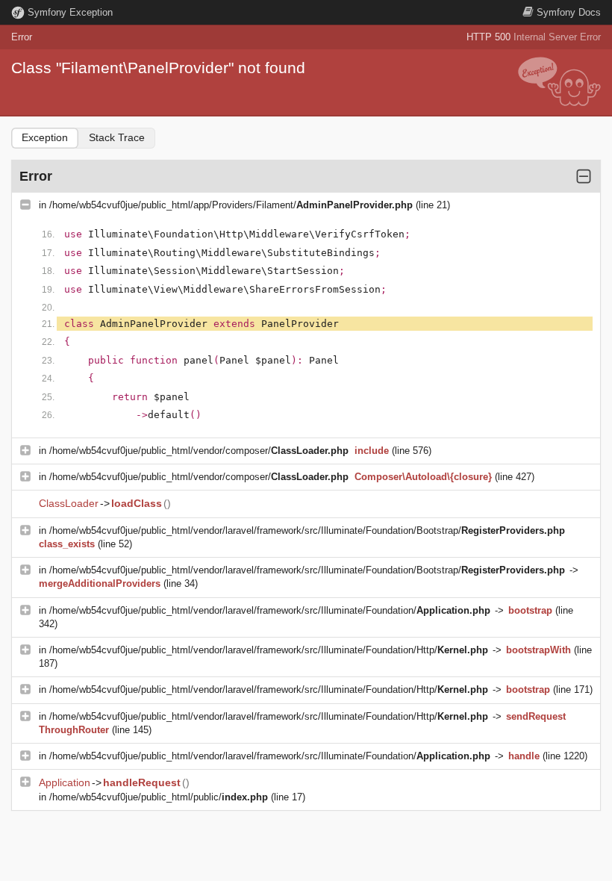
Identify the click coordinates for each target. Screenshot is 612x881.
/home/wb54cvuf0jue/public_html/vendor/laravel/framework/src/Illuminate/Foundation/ (269, 610)
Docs (569, 12)
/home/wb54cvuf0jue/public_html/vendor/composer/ (199, 450)
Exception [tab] (45, 137)
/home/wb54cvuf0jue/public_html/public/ (158, 797)
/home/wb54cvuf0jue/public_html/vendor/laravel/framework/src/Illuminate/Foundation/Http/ (268, 650)
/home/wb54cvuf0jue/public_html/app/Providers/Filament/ (231, 205)
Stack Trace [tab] (117, 137)
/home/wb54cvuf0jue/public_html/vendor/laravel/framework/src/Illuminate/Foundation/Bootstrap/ (307, 530)
